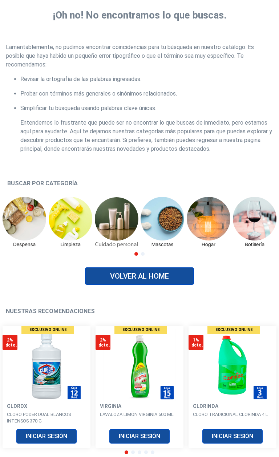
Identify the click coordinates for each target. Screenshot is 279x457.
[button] (136, 254)
